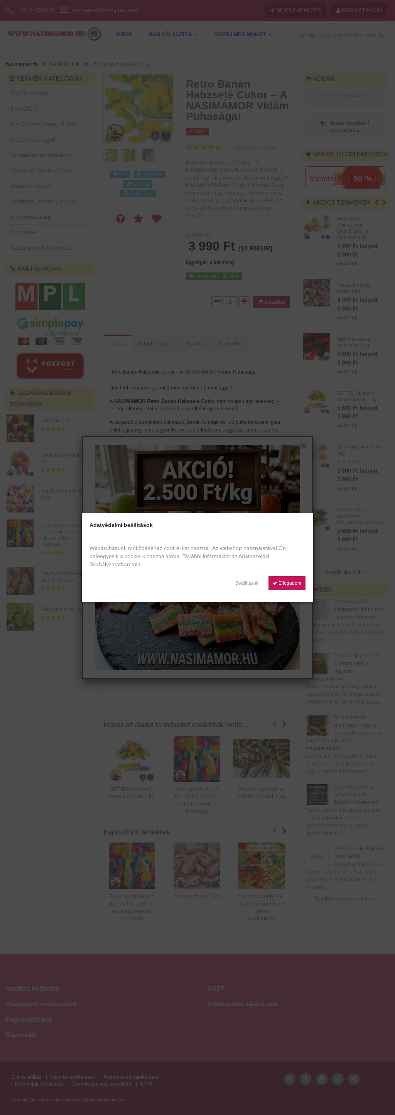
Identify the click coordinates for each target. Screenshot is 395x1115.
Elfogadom (289, 583)
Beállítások (246, 583)
